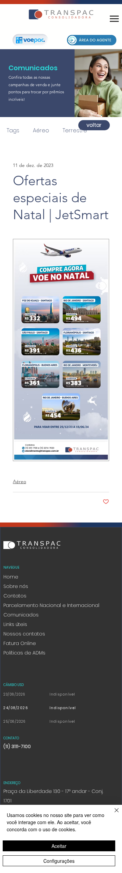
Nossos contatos (24, 633)
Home (10, 576)
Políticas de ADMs (24, 652)
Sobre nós (15, 586)
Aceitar (59, 845)
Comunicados (21, 614)
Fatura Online (19, 643)
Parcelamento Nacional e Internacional (51, 605)
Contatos (14, 595)
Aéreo (41, 130)
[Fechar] (112, 814)
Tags (13, 130)
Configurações (59, 860)
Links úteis (15, 624)
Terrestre (75, 130)
